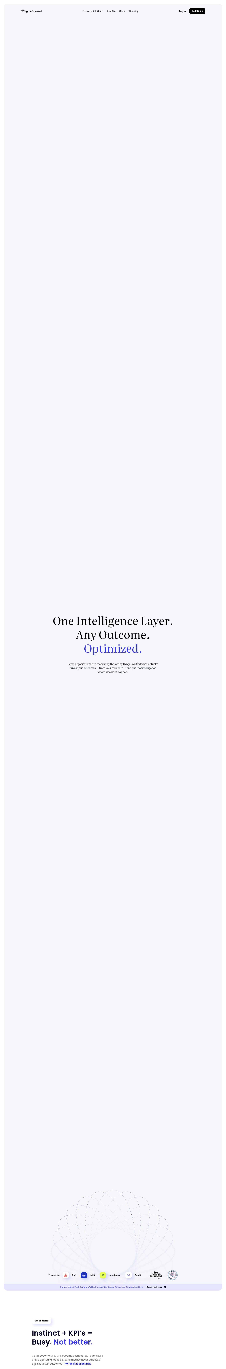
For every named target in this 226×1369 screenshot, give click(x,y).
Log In (182, 11)
